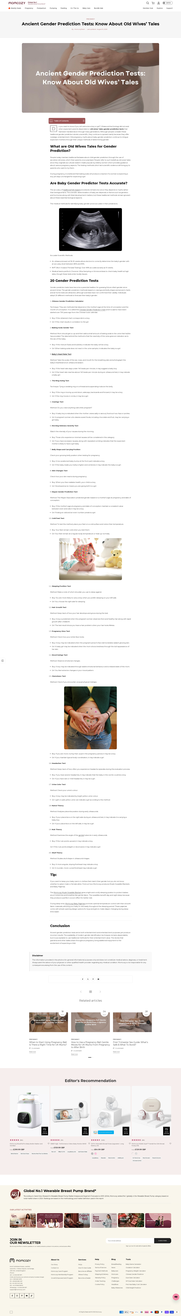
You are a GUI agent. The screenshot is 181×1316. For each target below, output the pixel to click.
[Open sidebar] (2, 660)
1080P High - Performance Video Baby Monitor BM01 (68, 1144)
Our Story (54, 1264)
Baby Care (86, 8)
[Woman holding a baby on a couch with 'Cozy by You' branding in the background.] (77, 1220)
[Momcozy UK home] (27, 3)
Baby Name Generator (133, 1264)
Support (169, 8)
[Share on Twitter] (88, 979)
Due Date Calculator (133, 1278)
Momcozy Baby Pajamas (75, 904)
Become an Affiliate (85, 1271)
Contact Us (55, 1268)
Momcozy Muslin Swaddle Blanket (67, 892)
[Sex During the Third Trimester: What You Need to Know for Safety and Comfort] (100, 992)
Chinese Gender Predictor (135, 1274)
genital (81, 835)
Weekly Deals (16, 8)
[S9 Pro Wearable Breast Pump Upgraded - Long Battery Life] (111, 1111)
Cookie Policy (99, 1284)
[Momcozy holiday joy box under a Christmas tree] (131, 1220)
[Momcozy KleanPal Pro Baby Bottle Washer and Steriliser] (29, 1111)
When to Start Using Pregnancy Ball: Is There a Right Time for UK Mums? (48, 1043)
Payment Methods (101, 1271)
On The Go (74, 8)
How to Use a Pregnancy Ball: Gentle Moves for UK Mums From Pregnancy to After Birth (90, 1045)
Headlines (114, 1284)
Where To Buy (83, 1274)
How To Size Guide (84, 1268)
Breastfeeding (116, 1264)
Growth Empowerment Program (62, 1278)
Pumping (53, 8)
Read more (32, 1052)
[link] (153, 3)
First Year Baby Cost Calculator (136, 1284)
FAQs (80, 1264)
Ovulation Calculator (133, 1267)
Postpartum (41, 8)
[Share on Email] (98, 979)
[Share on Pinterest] (93, 979)
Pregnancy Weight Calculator (136, 1271)
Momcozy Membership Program (62, 1274)
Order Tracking (100, 1281)
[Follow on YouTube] (26, 1295)
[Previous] (32, 1022)
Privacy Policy (99, 1264)
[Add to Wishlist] (48, 1143)
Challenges (115, 1281)
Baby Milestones (117, 1288)
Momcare (114, 1274)
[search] (147, 3)
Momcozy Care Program (59, 1271)
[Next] (148, 1022)
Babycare (114, 1271)
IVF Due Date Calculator (134, 1281)
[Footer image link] (23, 1220)
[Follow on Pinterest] (21, 1295)
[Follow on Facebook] (12, 1295)
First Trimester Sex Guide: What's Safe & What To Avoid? (130, 1043)
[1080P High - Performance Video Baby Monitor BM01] (70, 1111)
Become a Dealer (84, 1278)
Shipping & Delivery (101, 1274)
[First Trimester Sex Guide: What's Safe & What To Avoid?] (80, 992)
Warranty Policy (100, 1278)
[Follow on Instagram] (17, 1295)
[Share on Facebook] (83, 979)
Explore (160, 8)
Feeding (64, 8)
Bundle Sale (98, 8)
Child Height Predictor (133, 1288)
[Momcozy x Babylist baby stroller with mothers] (158, 1220)
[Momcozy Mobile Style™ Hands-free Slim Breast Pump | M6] (151, 1111)
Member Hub (148, 8)
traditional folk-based (71, 190)
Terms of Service (100, 1267)
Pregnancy (29, 8)
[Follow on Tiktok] (31, 1295)
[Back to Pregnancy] (90, 991)
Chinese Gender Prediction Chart (92, 310)
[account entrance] (158, 3)
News (113, 1267)
